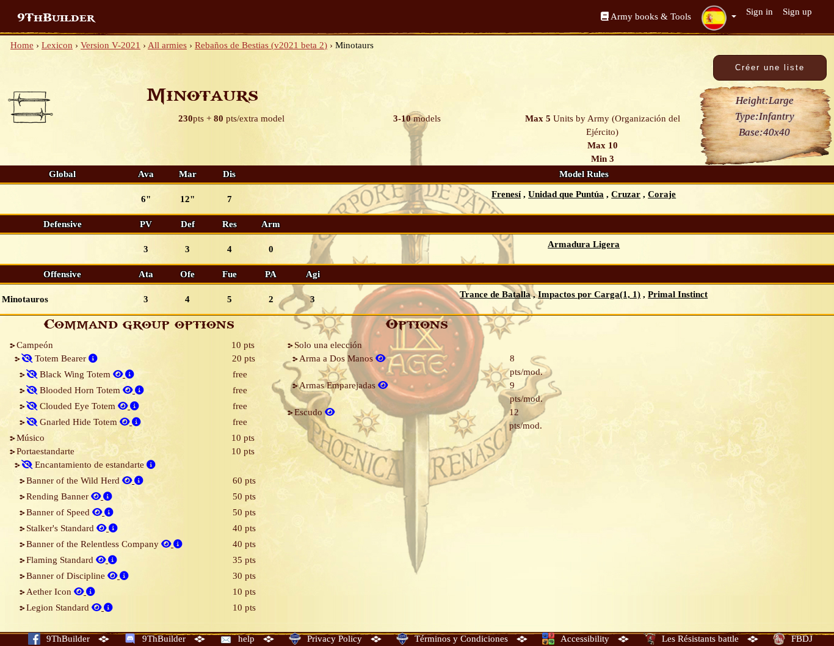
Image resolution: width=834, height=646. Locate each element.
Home (22, 45)
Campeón (34, 345)
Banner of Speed (59, 512)
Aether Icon (50, 592)
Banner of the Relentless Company (93, 544)
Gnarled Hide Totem (78, 422)
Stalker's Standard (61, 528)
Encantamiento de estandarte (89, 465)
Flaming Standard (61, 560)
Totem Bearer (60, 358)
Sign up (797, 11)
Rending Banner (58, 496)
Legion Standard (59, 607)
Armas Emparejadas (338, 385)
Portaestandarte (45, 451)
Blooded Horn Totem (80, 390)
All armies (167, 45)
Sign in (759, 11)
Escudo (309, 412)
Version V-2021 (110, 45)
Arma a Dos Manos (337, 358)
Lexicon (57, 45)
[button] (718, 17)
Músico (30, 438)
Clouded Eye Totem (77, 406)
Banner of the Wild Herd (74, 480)
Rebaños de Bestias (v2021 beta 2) (261, 45)
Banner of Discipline (66, 576)
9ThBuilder (56, 18)
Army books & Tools (650, 16)
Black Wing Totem (75, 374)
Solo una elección (328, 345)
